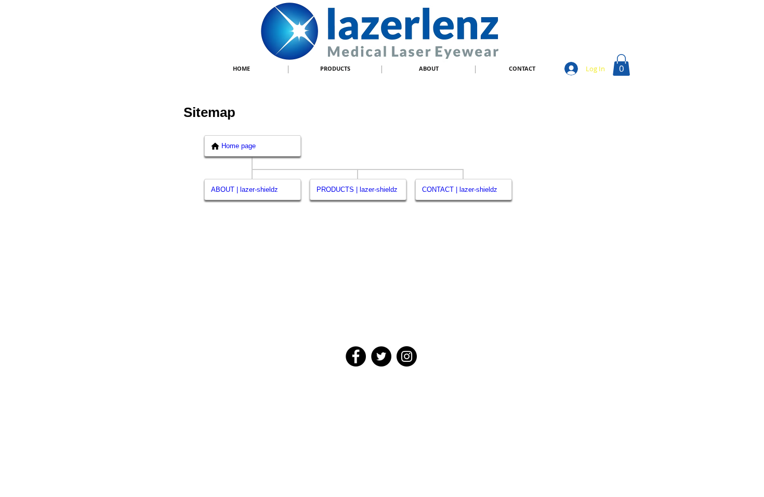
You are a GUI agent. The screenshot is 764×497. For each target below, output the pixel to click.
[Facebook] (356, 356)
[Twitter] (381, 356)
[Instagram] (407, 356)
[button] (621, 65)
